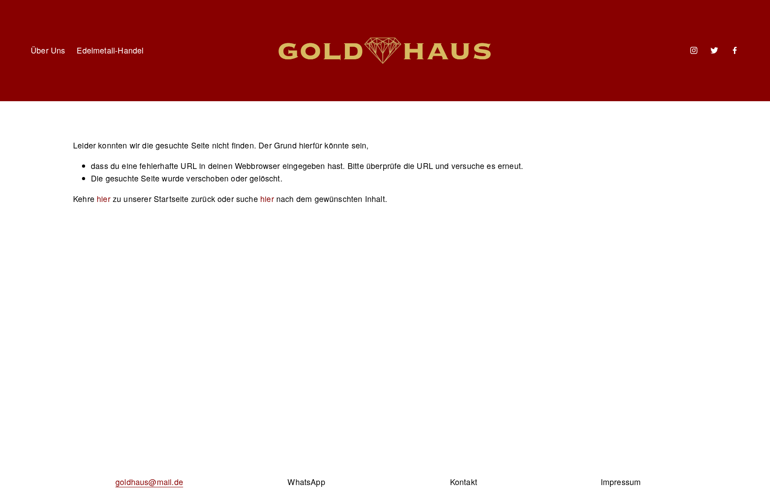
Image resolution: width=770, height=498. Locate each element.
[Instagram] (693, 50)
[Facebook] (734, 50)
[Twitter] (714, 50)
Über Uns (48, 50)
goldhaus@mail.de (149, 481)
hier (104, 198)
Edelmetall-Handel (110, 50)
